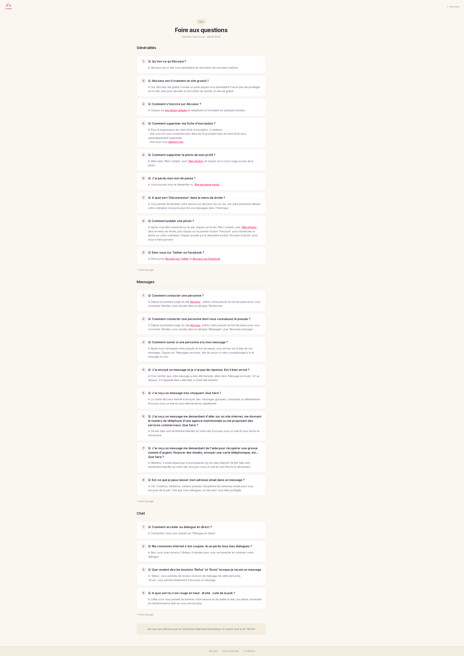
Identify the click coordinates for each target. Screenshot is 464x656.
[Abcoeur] (8, 7)
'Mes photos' (196, 161)
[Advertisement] (300, 73)
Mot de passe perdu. (207, 184)
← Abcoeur (453, 6)
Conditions (249, 651)
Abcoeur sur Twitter (177, 258)
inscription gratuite (176, 110)
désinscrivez (175, 141)
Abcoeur (195, 301)
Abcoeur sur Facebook (206, 258)
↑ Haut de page (145, 269)
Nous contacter (231, 651)
